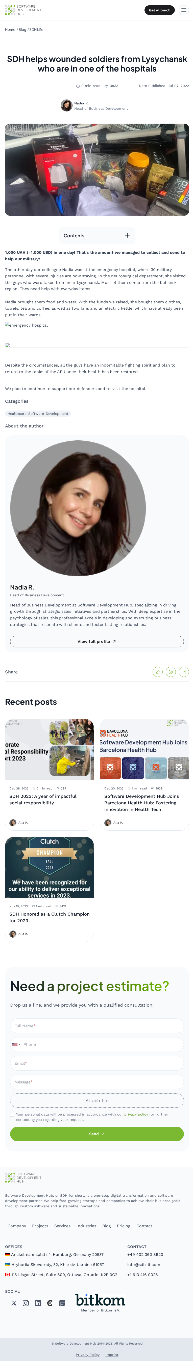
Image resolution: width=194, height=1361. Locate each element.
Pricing (123, 1225)
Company (17, 1225)
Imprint (112, 1355)
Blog (22, 29)
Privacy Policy (88, 1355)
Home (10, 29)
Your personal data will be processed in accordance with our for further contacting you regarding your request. (92, 1117)
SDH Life (36, 29)
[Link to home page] (97, 1178)
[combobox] (16, 1044)
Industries (86, 1225)
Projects (40, 1225)
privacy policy (136, 1114)
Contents (74, 235)
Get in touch (160, 10)
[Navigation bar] (184, 10)
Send (94, 1133)
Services (62, 1225)
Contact (144, 1225)
